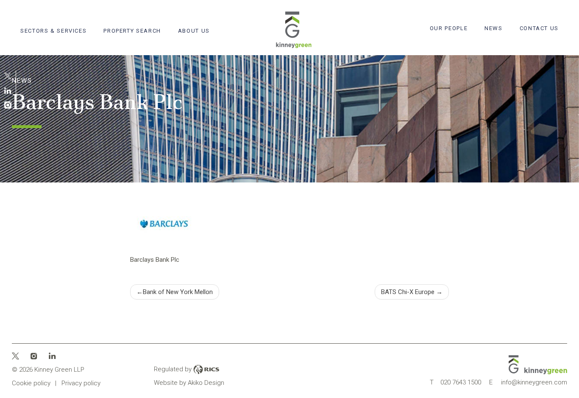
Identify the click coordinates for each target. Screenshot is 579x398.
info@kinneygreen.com (528, 382)
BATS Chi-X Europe (407, 292)
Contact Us (539, 28)
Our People (449, 28)
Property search (132, 31)
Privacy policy (80, 383)
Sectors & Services (53, 31)
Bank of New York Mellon (178, 292)
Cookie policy (31, 383)
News (493, 28)
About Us (194, 31)
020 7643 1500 (455, 382)
